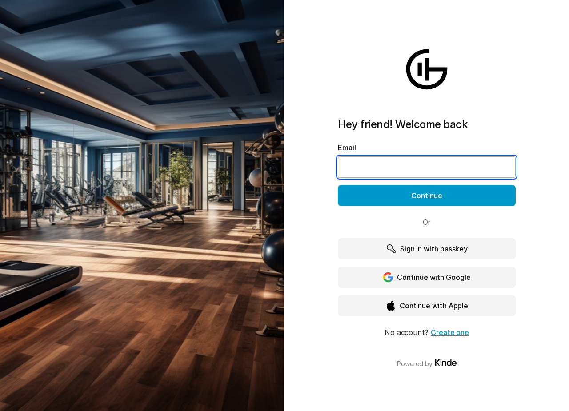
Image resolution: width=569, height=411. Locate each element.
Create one (450, 332)
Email (347, 147)
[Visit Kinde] (446, 362)
